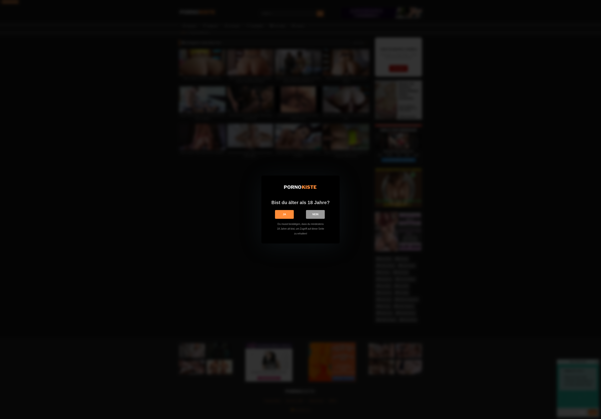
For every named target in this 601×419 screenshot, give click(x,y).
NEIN (315, 214)
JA (284, 214)
